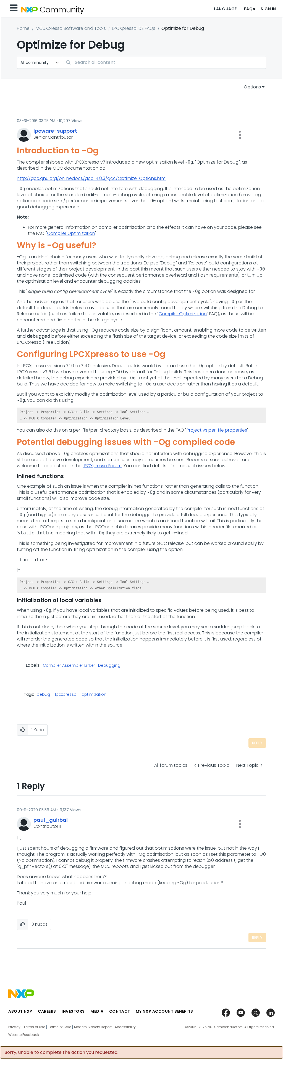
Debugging (109, 665)
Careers (47, 1011)
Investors (73, 1011)
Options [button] (252, 87)
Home (23, 28)
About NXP (20, 1011)
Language (225, 9)
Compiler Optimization (71, 233)
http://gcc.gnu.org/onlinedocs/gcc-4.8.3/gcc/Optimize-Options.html (91, 178)
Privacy (14, 1027)
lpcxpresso (66, 694)
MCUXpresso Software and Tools (71, 28)
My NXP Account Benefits (164, 1011)
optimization (94, 694)
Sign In (268, 9)
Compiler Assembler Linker (69, 665)
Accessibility (125, 1027)
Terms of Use (34, 1027)
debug (43, 694)
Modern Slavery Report (93, 1027)
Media (97, 1011)
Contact (119, 1011)
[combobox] (164, 62)
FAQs (249, 9)
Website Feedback (23, 1034)
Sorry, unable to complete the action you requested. (61, 1052)
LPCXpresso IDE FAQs (133, 28)
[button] (240, 135)
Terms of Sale (59, 1027)
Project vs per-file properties (217, 430)
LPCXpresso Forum (102, 466)
